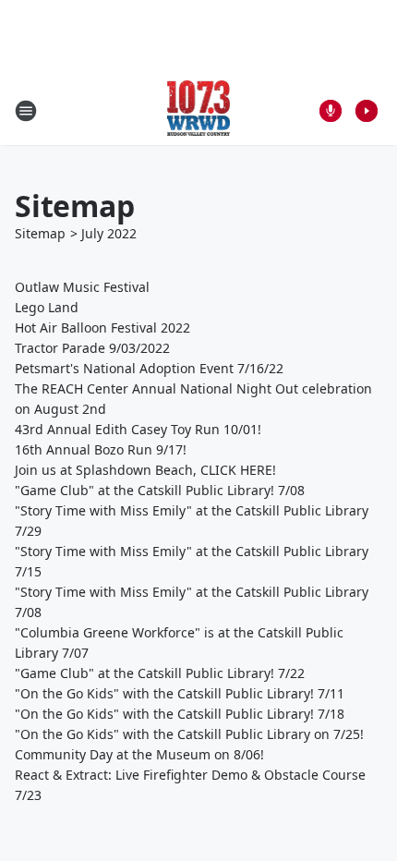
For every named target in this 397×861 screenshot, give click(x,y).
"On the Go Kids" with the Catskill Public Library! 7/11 (179, 693)
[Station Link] (199, 110)
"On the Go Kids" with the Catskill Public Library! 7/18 (179, 713)
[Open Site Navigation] (26, 111)
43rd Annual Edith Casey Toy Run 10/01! (138, 429)
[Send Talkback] (330, 111)
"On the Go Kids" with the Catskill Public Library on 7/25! (189, 734)
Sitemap (40, 233)
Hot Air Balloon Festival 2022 (102, 327)
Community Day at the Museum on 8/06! (139, 754)
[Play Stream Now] (366, 111)
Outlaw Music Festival (82, 287)
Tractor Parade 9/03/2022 (92, 348)
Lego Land (46, 307)
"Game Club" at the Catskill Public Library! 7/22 (160, 673)
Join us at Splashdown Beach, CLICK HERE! (145, 470)
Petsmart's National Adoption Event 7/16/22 (149, 368)
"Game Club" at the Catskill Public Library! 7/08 (160, 490)
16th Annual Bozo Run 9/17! (100, 449)
